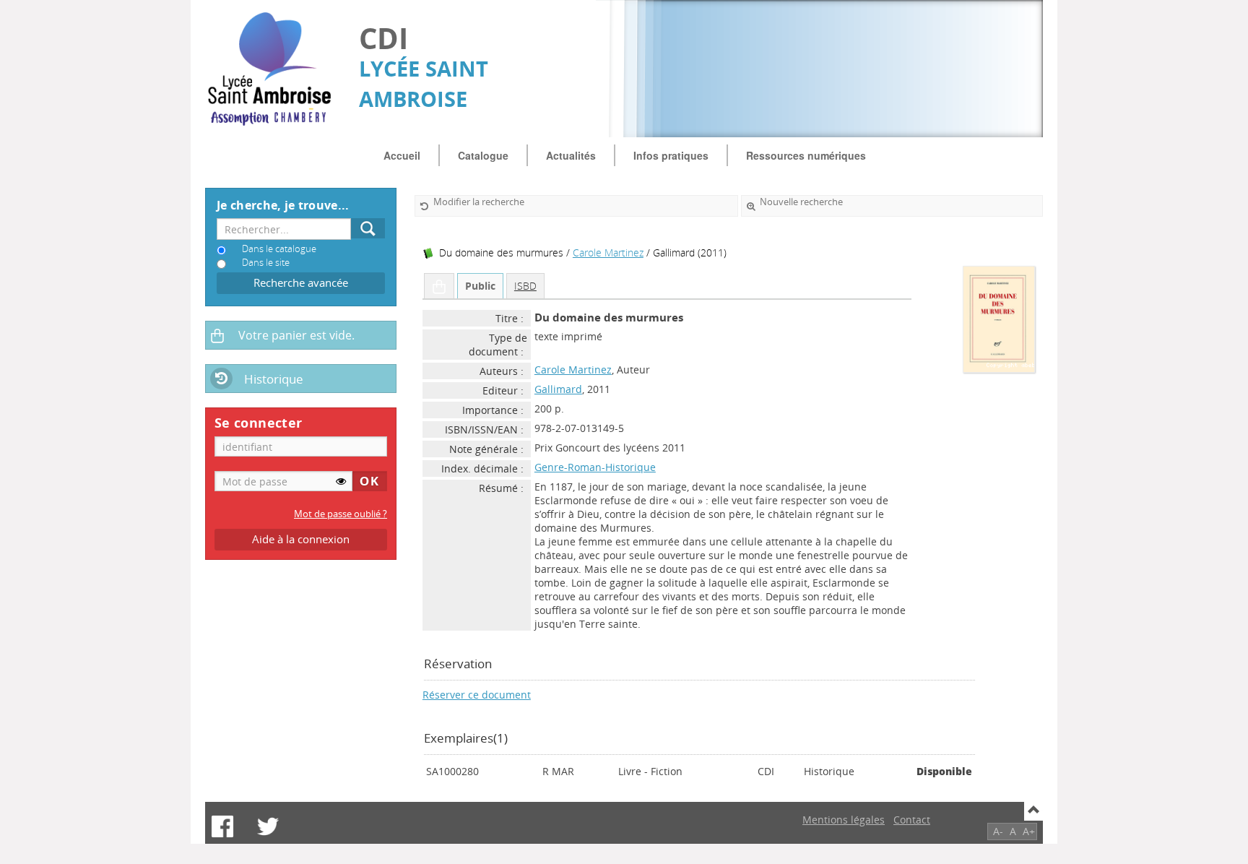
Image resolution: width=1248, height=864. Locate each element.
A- (998, 831)
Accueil (402, 155)
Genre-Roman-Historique (595, 467)
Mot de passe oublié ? (340, 514)
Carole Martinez (608, 252)
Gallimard (558, 389)
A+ (1029, 831)
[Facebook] (222, 826)
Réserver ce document (476, 694)
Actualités (571, 155)
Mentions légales (843, 819)
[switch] (341, 481)
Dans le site (266, 262)
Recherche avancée (301, 282)
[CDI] (275, 69)
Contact (911, 819)
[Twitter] (268, 826)
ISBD (525, 286)
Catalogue (483, 155)
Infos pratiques (670, 155)
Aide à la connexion (301, 539)
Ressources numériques (806, 155)
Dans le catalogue (279, 249)
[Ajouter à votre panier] (439, 286)
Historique (273, 379)
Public (480, 286)
